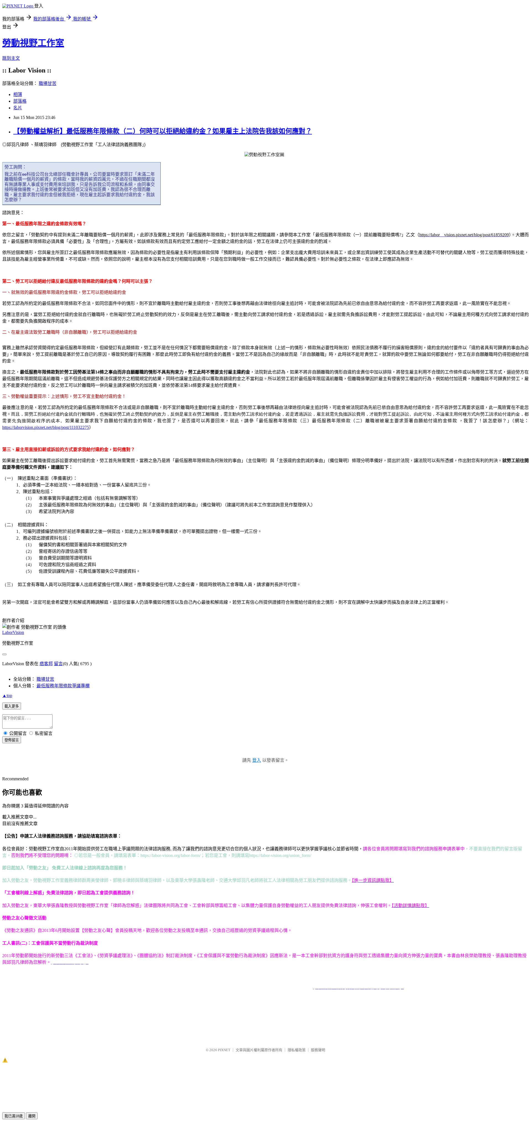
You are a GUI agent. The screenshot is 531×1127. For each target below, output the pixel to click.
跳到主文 (11, 58)
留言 (58, 663)
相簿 (17, 94)
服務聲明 (318, 1050)
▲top (7, 695)
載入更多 (11, 706)
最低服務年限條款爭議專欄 (63, 685)
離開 (31, 1116)
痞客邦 (46, 663)
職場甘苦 (47, 83)
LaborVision (13, 632)
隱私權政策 (297, 1050)
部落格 (20, 101)
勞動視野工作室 (33, 43)
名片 (17, 107)
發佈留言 (11, 740)
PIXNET (224, 1050)
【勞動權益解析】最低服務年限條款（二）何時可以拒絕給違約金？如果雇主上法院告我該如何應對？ (162, 131)
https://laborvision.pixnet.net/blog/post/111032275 (45, 427)
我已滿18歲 (13, 1116)
